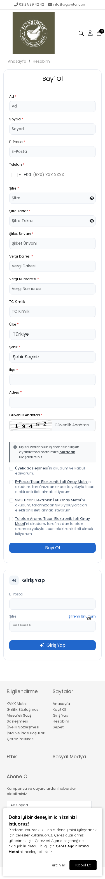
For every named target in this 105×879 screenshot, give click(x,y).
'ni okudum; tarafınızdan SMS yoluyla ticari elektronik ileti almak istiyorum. (51, 505)
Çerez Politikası (20, 739)
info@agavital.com (70, 4)
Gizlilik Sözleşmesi (23, 709)
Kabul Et (83, 865)
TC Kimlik (17, 301)
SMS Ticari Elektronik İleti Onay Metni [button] (48, 500)
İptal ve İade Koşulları (26, 733)
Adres (15, 392)
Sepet (58, 727)
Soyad (16, 119)
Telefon (16, 164)
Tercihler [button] (57, 865)
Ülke (14, 324)
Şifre (14, 188)
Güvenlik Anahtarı (26, 415)
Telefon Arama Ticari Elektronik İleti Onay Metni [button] (52, 521)
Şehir (14, 347)
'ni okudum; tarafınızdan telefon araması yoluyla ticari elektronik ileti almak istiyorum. (54, 526)
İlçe (13, 369)
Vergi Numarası (24, 279)
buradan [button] (67, 452)
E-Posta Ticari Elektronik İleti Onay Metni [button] (51, 481)
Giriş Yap (60, 715)
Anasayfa (17, 61)
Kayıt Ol (59, 709)
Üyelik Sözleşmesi (23, 727)
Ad (13, 96)
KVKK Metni (17, 703)
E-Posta (17, 141)
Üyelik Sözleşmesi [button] (31, 468)
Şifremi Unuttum (82, 616)
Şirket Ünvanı (21, 233)
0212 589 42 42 (31, 4)
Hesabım (41, 61)
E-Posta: (16, 594)
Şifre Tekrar (19, 211)
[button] (7, 33)
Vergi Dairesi (21, 256)
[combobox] (20, 175)
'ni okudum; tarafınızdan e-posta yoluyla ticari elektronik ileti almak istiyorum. (54, 486)
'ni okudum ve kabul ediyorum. (50, 471)
